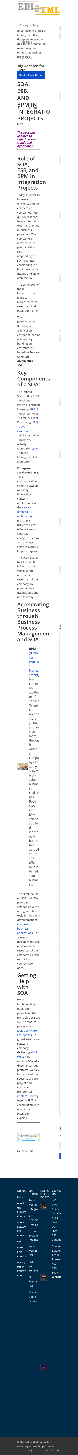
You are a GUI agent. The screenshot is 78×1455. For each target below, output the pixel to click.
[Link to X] (30, 108)
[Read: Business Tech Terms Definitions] (60, 569)
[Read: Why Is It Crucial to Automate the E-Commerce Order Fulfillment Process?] (60, 454)
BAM (36, 448)
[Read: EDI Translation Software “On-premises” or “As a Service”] (60, 402)
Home (20, 1197)
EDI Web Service (34, 1266)
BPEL (34, 409)
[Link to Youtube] (35, 108)
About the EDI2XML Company (21, 1209)
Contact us (24, 1096)
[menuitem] (23, 8)
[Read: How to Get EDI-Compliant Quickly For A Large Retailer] (60, 338)
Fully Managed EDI (35, 1251)
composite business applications (25, 928)
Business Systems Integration (36, 1235)
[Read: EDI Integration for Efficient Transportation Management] (60, 521)
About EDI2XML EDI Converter (21, 1229)
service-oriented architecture (25, 512)
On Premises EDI (34, 1281)
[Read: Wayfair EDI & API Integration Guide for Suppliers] (60, 278)
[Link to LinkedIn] (24, 108)
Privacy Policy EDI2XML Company (21, 1269)
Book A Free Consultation (21, 1252)
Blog (20, 124)
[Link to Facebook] (18, 108)
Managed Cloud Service (35, 1297)
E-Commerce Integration (36, 1220)
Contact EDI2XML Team (57, 1250)
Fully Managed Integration (36, 1205)
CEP (34, 422)
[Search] (21, 91)
